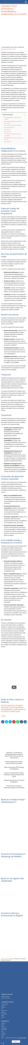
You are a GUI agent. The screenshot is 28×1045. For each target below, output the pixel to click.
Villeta (2, 1015)
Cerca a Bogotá (4, 1004)
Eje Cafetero (3, 1029)
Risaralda (3, 1033)
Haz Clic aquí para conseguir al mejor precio (13, 708)
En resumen (8, 141)
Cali (2, 1009)
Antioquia (3, 1023)
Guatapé (3, 1005)
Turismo (3, 715)
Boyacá (2, 1024)
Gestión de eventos (9, 127)
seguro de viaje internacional (8, 49)
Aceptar (16, 1041)
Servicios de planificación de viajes (13, 125)
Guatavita (3, 1007)
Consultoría (8, 131)
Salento (2, 1017)
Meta (2, 1031)
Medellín (3, 1012)
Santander (3, 1034)
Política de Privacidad (5, 998)
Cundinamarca (4, 1028)
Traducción (8, 129)
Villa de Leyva (4, 1010)
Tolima (2, 1036)
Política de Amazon (5, 996)
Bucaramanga (4, 1013)
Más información (22, 1037)
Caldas (2, 1026)
